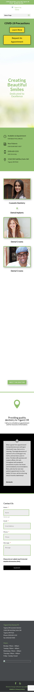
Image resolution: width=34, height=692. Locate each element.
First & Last (7, 517)
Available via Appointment (17, 136)
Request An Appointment (17, 40)
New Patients (12, 143)
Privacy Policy (20, 689)
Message (7, 543)
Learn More (17, 29)
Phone (6, 532)
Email (6, 521)
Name (6, 507)
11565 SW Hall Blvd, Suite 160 (18, 159)
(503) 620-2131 (13, 151)
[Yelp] (20, 683)
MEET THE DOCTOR (17, 382)
